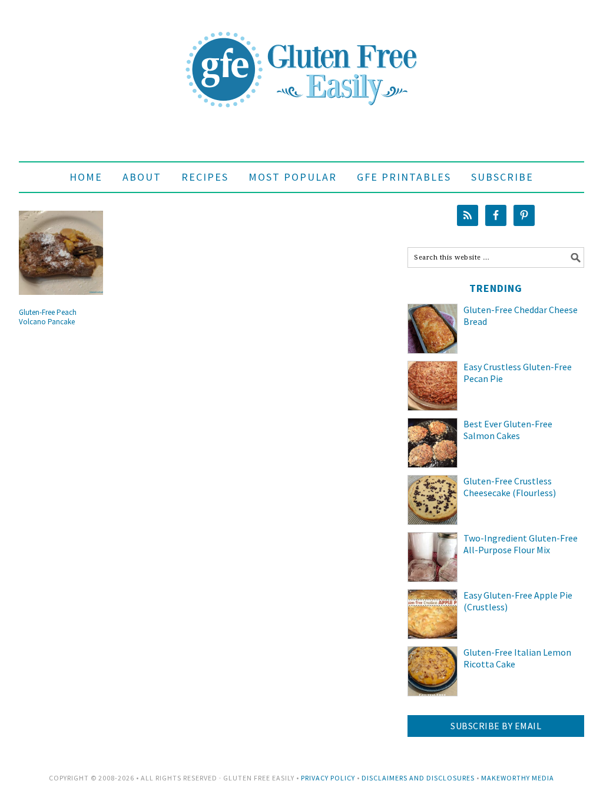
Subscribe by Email (495, 726)
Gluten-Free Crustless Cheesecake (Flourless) (509, 487)
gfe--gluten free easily (301, 60)
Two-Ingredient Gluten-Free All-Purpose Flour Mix (520, 544)
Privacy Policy (328, 777)
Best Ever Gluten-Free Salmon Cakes (507, 430)
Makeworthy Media (517, 777)
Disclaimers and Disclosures (418, 777)
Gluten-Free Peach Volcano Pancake (48, 317)
